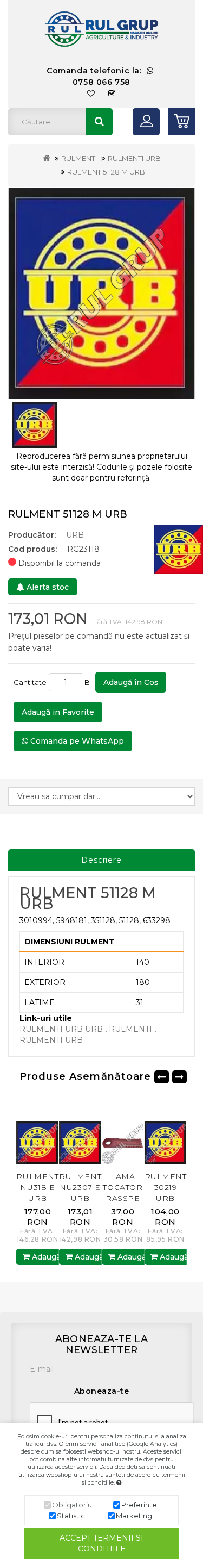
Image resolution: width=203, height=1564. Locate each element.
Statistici (72, 1515)
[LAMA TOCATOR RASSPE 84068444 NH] (94, 1142)
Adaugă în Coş (130, 682)
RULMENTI (79, 158)
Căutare (99, 121)
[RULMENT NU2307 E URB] (51, 1142)
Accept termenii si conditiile (101, 1543)
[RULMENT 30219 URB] (137, 1142)
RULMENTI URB (134, 158)
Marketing (134, 1515)
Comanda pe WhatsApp (76, 741)
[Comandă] (112, 94)
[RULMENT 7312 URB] (180, 1142)
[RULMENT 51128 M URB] (101, 293)
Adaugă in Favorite (58, 712)
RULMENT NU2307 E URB (52, 1187)
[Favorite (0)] (91, 94)
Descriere (101, 860)
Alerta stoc (46, 587)
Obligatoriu (72, 1504)
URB (75, 535)
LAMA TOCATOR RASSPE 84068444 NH (94, 1198)
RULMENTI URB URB (61, 1029)
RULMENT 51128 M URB (106, 171)
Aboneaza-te (101, 1391)
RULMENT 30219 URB (137, 1187)
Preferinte (139, 1504)
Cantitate (30, 682)
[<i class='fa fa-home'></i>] (46, 158)
